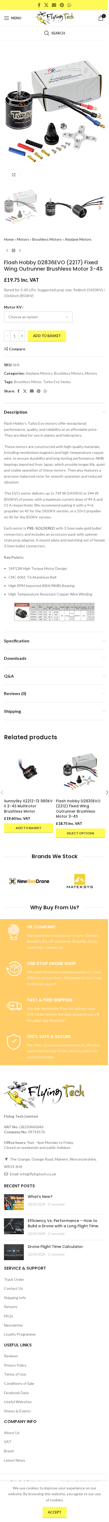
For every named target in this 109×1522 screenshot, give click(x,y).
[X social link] (46, 5)
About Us (12, 1432)
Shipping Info (15, 1297)
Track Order (14, 1279)
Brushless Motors (47, 239)
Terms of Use (15, 1374)
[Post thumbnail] (14, 1202)
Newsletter (13, 1325)
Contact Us (13, 1288)
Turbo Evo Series (57, 381)
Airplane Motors (78, 239)
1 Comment (56, 1204)
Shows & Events (17, 1411)
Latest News (14, 1460)
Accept (54, 1512)
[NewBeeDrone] (29, 881)
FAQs (8, 1316)
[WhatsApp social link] (69, 5)
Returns (10, 1306)
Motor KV (13, 307)
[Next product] (20, 251)
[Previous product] (7, 251)
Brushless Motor (27, 381)
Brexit (9, 1451)
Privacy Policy (15, 1365)
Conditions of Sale (19, 1383)
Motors (23, 239)
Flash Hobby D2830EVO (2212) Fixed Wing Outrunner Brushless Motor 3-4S (78, 808)
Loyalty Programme (20, 1334)
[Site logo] (54, 17)
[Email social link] (54, 5)
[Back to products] (13, 251)
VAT (7, 1441)
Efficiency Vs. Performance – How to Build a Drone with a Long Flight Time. (63, 1223)
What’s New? (40, 1196)
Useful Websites (18, 1401)
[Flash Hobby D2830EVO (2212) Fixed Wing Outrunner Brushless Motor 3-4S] (80, 771)
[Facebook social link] (39, 5)
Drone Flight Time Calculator (55, 1246)
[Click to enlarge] (14, 175)
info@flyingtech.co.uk (38, 1174)
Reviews (11, 1356)
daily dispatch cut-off (81, 1014)
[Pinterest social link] (62, 5)
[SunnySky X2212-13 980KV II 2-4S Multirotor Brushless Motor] (28, 771)
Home (9, 239)
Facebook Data (16, 1392)
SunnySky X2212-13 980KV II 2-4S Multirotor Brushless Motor (28, 806)
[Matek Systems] (79, 881)
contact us (54, 947)
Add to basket (47, 336)
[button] (9, 115)
